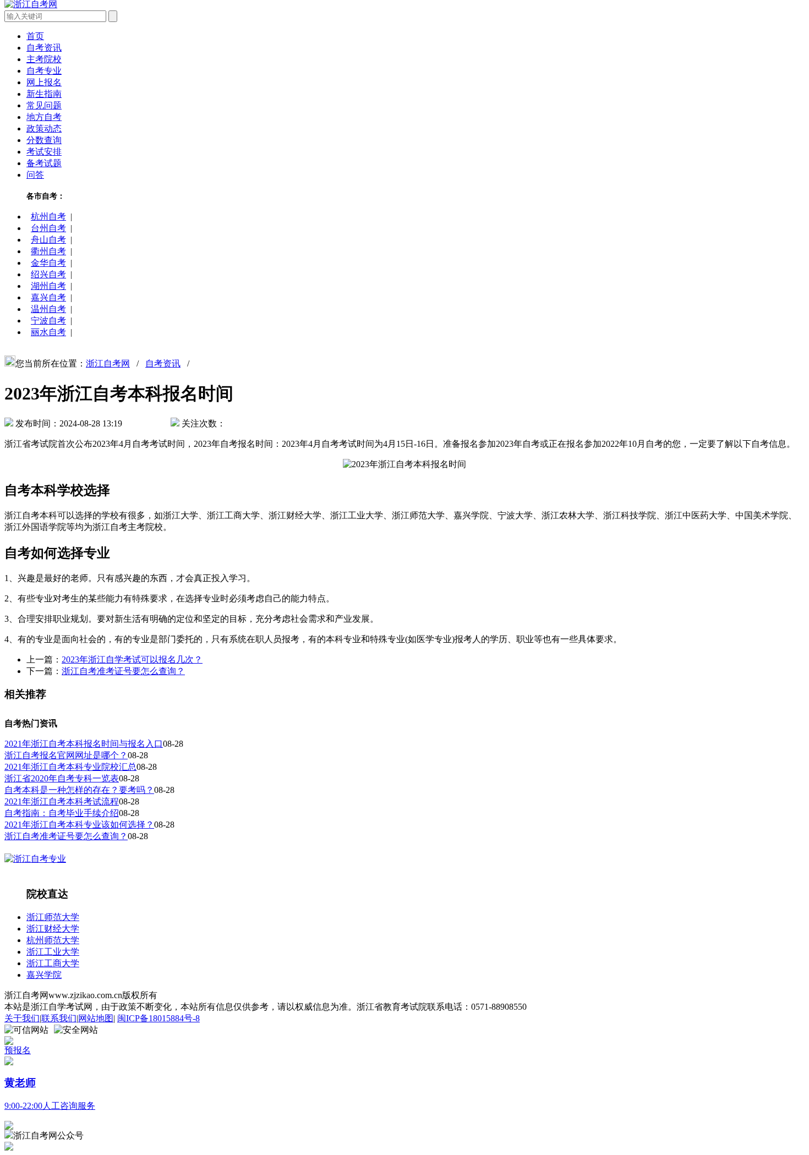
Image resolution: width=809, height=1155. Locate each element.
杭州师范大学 (52, 940)
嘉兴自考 (48, 297)
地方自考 (44, 117)
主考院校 (44, 59)
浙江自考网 (108, 363)
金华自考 (48, 262)
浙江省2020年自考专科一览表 (61, 778)
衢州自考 (48, 251)
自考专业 (44, 70)
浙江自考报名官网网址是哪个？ (66, 755)
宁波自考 (48, 320)
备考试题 (44, 163)
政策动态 (44, 128)
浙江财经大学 (52, 928)
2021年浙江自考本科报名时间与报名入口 (83, 743)
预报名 (17, 1050)
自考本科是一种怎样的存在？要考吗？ (79, 790)
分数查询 (44, 140)
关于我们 (22, 1018)
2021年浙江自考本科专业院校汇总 (70, 766)
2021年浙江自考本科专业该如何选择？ (79, 824)
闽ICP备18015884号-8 (158, 1018)
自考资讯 (44, 47)
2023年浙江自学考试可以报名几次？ (132, 659)
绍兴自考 (48, 274)
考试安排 (44, 151)
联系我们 (58, 1018)
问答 (35, 174)
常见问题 (44, 105)
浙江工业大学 (52, 951)
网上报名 (44, 82)
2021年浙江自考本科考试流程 (61, 801)
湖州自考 (48, 286)
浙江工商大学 (52, 963)
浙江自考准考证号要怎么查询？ (123, 671)
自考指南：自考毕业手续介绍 (61, 813)
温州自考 (48, 309)
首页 (35, 36)
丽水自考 (48, 332)
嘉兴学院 (44, 974)
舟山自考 (48, 239)
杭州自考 (48, 216)
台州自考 (48, 228)
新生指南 (44, 93)
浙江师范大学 (52, 917)
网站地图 (95, 1018)
